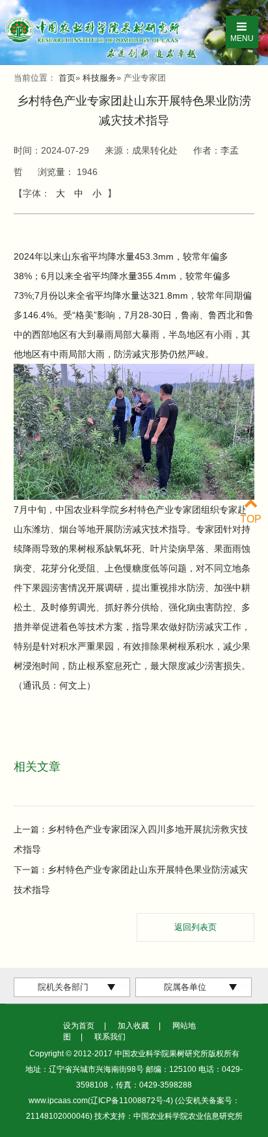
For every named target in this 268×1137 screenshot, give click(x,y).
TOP (250, 519)
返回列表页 (195, 927)
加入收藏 (133, 1025)
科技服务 (99, 78)
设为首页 (78, 1025)
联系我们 (110, 1036)
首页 (67, 78)
